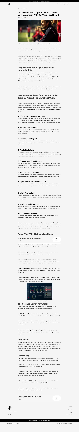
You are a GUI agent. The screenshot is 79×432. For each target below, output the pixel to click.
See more (57, 239)
